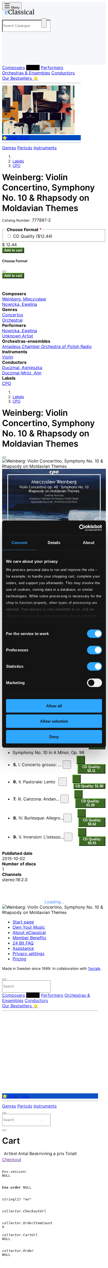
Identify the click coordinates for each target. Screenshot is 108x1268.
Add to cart (13, 250)
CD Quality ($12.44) (32, 236)
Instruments (45, 147)
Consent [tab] (19, 542)
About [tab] (88, 542)
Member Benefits (29, 937)
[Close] (4, 457)
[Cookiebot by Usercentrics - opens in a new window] (79, 528)
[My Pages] (9, 56)
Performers (52, 67)
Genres (9, 147)
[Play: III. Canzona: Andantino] (64, 799)
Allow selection (54, 721)
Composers (13, 67)
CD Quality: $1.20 (90, 803)
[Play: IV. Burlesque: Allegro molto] (67, 818)
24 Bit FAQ (23, 943)
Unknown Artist (17, 336)
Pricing (19, 958)
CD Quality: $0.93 (92, 841)
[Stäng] (4, 271)
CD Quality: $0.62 (92, 822)
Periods (24, 147)
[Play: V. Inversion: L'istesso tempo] (68, 837)
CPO (16, 165)
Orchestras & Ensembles (26, 72)
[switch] (94, 650)
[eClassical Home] (53, 13)
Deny (54, 736)
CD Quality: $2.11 (91, 769)
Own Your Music (29, 927)
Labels (33, 67)
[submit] (41, 987)
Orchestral (12, 320)
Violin (7, 357)
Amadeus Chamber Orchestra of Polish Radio (47, 346)
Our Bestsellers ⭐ (20, 78)
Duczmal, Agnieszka (22, 367)
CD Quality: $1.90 (89, 786)
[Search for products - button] (44, 23)
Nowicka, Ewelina (19, 304)
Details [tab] (54, 542)
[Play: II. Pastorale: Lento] (62, 782)
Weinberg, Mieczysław (24, 299)
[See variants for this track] (81, 760)
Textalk (94, 968)
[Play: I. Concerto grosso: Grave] (67, 764)
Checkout (11, 1159)
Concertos (12, 314)
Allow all (54, 705)
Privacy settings (28, 953)
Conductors (63, 72)
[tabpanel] (54, 866)
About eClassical (29, 932)
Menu (14, 7)
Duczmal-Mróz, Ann (21, 372)
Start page (23, 921)
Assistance (23, 948)
